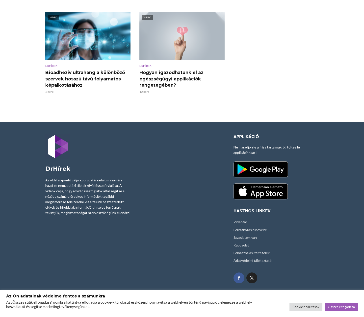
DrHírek (51, 66)
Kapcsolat (241, 245)
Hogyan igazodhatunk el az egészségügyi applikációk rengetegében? (171, 79)
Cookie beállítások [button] (305, 307)
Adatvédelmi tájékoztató (253, 260)
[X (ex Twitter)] (251, 277)
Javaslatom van (245, 237)
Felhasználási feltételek (252, 253)
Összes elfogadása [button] (341, 307)
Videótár (240, 222)
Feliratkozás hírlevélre (250, 230)
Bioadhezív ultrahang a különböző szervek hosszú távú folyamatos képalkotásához (85, 79)
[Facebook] (239, 277)
